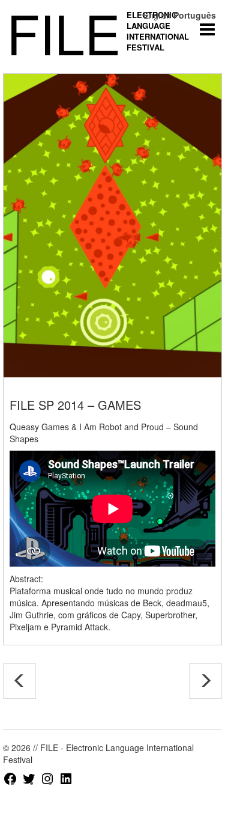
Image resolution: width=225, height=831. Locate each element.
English (157, 15)
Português (194, 15)
